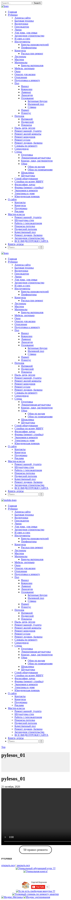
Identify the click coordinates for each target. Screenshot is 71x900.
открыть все (8, 865)
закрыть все (23, 865)
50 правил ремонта (35, 849)
